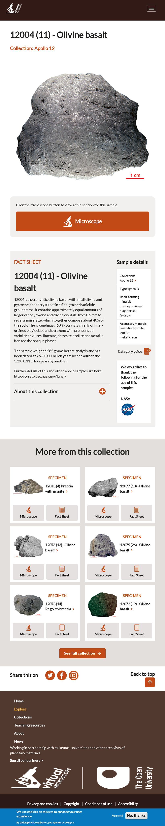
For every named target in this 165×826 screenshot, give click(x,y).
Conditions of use (98, 803)
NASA (125, 398)
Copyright (71, 803)
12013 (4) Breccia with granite (59, 488)
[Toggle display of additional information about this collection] (102, 391)
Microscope (28, 516)
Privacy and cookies (42, 803)
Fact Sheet (62, 516)
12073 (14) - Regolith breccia (58, 606)
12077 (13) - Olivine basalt (135, 488)
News (18, 741)
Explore (20, 709)
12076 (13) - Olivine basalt (60, 547)
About (19, 733)
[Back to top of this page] (150, 682)
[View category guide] (147, 351)
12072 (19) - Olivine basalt (135, 606)
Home (19, 701)
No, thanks (136, 816)
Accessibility (128, 803)
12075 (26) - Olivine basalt (135, 547)
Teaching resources (29, 725)
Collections (23, 717)
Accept (117, 815)
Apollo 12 (126, 280)
